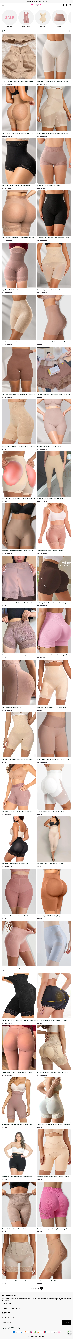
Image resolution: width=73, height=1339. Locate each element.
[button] (3, 5)
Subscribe (66, 1322)
